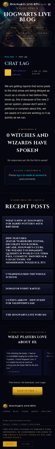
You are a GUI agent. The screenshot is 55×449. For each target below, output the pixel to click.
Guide (25, 411)
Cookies (24, 424)
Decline (26, 444)
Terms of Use (37, 435)
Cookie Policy (12, 437)
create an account (35, 175)
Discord (46, 411)
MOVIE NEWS (24, 33)
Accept (10, 444)
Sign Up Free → (27, 391)
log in (19, 175)
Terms (15, 424)
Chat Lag (17, 64)
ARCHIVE (26, 28)
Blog (16, 411)
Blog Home (9, 57)
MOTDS (40, 28)
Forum (6, 411)
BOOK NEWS (43, 33)
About (35, 411)
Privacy (6, 424)
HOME (14, 28)
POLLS (9, 33)
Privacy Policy (18, 435)
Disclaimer (35, 424)
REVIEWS (27, 39)
